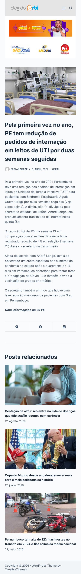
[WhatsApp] (17, 327)
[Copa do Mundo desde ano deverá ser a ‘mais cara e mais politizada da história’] (40, 449)
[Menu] (64, 8)
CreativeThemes (16, 569)
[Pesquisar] (70, 8)
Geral (56, 169)
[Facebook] (41, 327)
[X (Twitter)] (64, 327)
